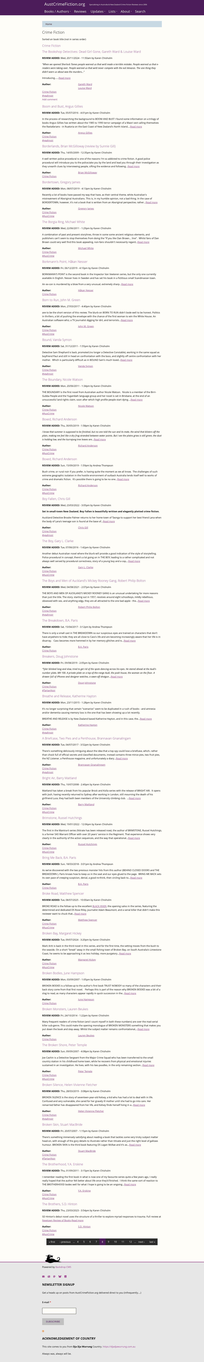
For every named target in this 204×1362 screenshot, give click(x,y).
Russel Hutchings (87, 844)
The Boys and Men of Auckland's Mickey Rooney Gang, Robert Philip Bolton (94, 580)
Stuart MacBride (87, 1151)
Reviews (80, 11)
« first (52, 1241)
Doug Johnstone (87, 682)
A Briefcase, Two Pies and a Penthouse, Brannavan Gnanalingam (86, 738)
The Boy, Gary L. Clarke (58, 541)
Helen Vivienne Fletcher (91, 1111)
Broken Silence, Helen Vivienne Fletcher (69, 1085)
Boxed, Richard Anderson (59, 419)
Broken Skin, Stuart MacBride (62, 1124)
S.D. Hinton (84, 1226)
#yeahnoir (47, 95)
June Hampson (86, 999)
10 (115, 1241)
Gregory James (86, 208)
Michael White (86, 248)
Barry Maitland (86, 804)
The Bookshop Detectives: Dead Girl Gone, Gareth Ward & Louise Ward (91, 51)
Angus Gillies (85, 132)
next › (141, 1241)
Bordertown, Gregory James (61, 182)
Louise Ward (85, 88)
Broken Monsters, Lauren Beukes (65, 1009)
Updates (97, 11)
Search (140, 11)
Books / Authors (56, 11)
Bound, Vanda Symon (57, 340)
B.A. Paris (83, 646)
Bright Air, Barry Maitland (59, 778)
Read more (64, 78)
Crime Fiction (51, 46)
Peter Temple (85, 1071)
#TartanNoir (48, 690)
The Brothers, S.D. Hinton (59, 1204)
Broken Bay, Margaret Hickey (61, 933)
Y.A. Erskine (84, 1190)
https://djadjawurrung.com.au (119, 1346)
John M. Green (86, 326)
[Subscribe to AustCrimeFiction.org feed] (43, 1331)
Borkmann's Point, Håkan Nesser (64, 261)
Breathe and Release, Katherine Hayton (69, 696)
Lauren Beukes (86, 1035)
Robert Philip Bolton (89, 607)
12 (130, 1241)
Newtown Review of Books (56, 1220)
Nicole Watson (86, 406)
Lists (112, 11)
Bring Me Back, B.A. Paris (59, 857)
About (125, 11)
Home (48, 24)
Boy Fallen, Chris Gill (56, 499)
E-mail (46, 1302)
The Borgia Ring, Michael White (63, 222)
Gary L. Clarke (85, 567)
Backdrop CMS (63, 1267)
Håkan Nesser (85, 290)
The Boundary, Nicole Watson (62, 379)
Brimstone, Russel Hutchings (62, 818)
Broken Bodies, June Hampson (63, 973)
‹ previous (65, 1241)
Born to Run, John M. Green (61, 300)
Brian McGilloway (87, 172)
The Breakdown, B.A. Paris (60, 620)
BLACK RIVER (99, 906)
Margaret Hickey (87, 959)
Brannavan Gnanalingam (91, 764)
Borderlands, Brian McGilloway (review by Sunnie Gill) (78, 146)
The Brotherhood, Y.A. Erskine (62, 1164)
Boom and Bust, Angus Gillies (62, 106)
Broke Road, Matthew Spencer (63, 893)
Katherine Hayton (87, 725)
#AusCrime (48, 216)
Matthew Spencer (87, 919)
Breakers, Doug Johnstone (60, 656)
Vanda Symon (85, 366)
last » (152, 1241)
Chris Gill (83, 527)
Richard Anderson (88, 445)
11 (123, 1241)
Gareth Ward (85, 84)
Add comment (49, 99)
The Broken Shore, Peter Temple (64, 1045)
